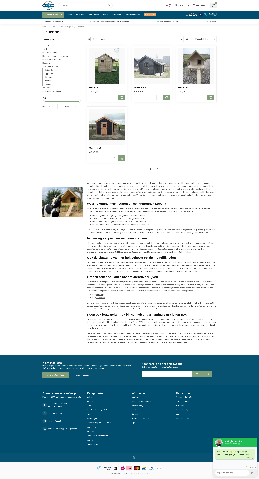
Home (44, 27)
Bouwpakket (47, 63)
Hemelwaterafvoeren (51, 59)
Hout (105, 14)
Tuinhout (46, 49)
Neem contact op (83, 375)
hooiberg (139, 339)
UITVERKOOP (93, 444)
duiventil (99, 294)
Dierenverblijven (66, 27)
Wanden (80, 14)
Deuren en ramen (49, 52)
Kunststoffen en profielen (98, 410)
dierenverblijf (104, 208)
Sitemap (135, 414)
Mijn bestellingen (183, 401)
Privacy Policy (137, 405)
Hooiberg (49, 84)
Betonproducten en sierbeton (55, 56)
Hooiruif (48, 80)
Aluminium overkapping (52, 91)
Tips (133, 423)
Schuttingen (93, 14)
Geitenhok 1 (184, 87)
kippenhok (100, 297)
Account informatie (184, 397)
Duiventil (48, 77)
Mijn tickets (181, 405)
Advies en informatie (140, 418)
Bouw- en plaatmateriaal (98, 435)
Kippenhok (49, 73)
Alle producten (182, 418)
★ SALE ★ (150, 14)
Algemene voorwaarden (142, 401)
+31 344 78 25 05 (55, 413)
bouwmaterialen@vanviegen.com (62, 428)
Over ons (135, 397)
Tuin (53, 27)
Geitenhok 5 (95, 148)
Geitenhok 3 (140, 87)
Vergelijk (179, 414)
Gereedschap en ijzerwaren (99, 423)
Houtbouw (117, 14)
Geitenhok (81, 27)
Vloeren (90, 431)
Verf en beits (48, 87)
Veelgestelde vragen (55, 375)
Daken (69, 14)
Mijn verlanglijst (182, 410)
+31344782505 (54, 421)
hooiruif (193, 303)
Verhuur (90, 440)
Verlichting (91, 427)
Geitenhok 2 (95, 87)
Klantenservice (133, 14)
